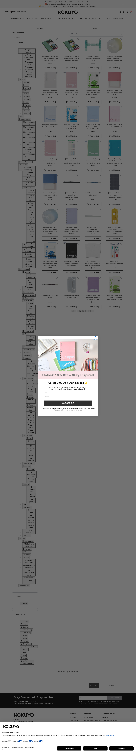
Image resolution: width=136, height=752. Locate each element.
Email (46, 392)
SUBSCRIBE (68, 403)
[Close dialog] (95, 338)
